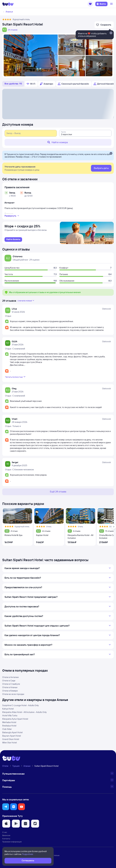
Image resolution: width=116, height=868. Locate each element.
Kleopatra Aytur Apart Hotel (15, 719)
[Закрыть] (111, 153)
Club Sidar (7, 729)
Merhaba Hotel (9, 722)
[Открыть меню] (112, 4)
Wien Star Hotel (9, 742)
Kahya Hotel (8, 708)
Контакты (6, 838)
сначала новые (25, 300)
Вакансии (6, 835)
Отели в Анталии (10, 677)
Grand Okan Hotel (10, 739)
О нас (4, 832)
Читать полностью (14, 377)
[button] (90, 4)
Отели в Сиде (8, 680)
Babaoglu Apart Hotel (12, 732)
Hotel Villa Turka (9, 715)
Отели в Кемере (10, 690)
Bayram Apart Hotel (11, 735)
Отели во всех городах (13, 694)
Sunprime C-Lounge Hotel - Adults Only (20, 705)
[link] (13, 239)
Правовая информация (12, 842)
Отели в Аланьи (9, 687)
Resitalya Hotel (9, 725)
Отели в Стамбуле (11, 684)
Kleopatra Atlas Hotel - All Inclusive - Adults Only (24, 712)
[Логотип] (8, 3)
